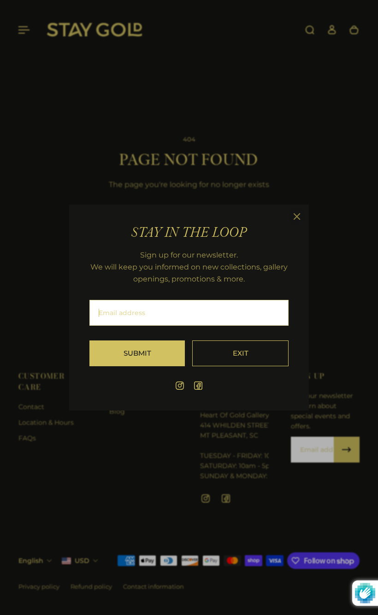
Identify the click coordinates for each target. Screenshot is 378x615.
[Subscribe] (347, 450)
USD (82, 560)
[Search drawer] (310, 30)
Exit (240, 353)
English (30, 560)
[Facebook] (198, 385)
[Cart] (354, 30)
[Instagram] (179, 385)
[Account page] (332, 30)
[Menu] (24, 30)
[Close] (297, 216)
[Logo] (94, 30)
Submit (137, 353)
